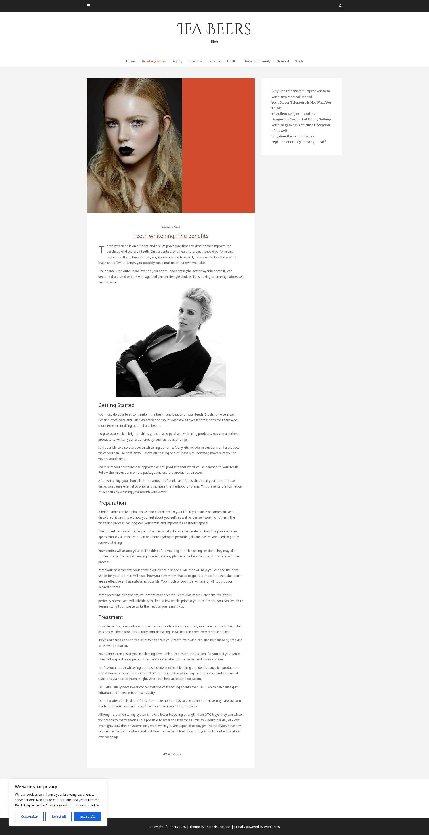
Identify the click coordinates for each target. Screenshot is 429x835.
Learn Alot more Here (192, 595)
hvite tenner (126, 263)
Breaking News (154, 61)
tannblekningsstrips (185, 731)
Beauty (177, 61)
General (283, 61)
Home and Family (257, 61)
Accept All (87, 816)
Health (232, 61)
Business (195, 61)
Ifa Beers (214, 31)
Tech (299, 61)
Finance (214, 61)
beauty (176, 754)
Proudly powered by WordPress (257, 826)
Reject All (59, 816)
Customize (29, 816)
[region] (58, 802)
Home (131, 61)
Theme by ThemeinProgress (210, 826)
